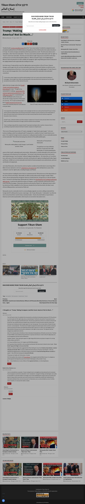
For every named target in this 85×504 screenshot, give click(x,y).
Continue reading (42, 29)
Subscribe (56, 25)
